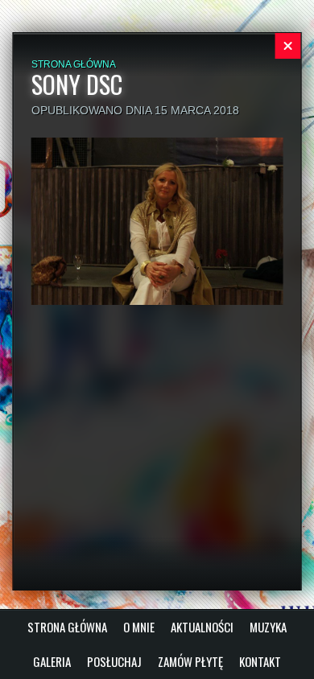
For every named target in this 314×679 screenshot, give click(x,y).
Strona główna (73, 64)
